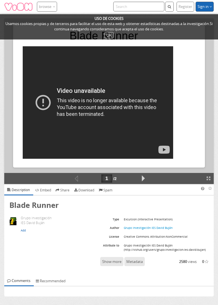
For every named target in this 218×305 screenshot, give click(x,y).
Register (185, 6)
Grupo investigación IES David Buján (148, 228)
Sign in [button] (203, 6)
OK (109, 35)
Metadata (134, 261)
